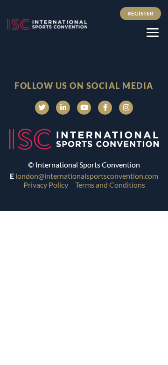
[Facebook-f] (105, 108)
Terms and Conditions (110, 184)
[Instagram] (126, 108)
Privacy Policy (45, 184)
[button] (152, 32)
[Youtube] (84, 108)
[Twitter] (42, 108)
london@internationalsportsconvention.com (86, 175)
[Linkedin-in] (63, 108)
